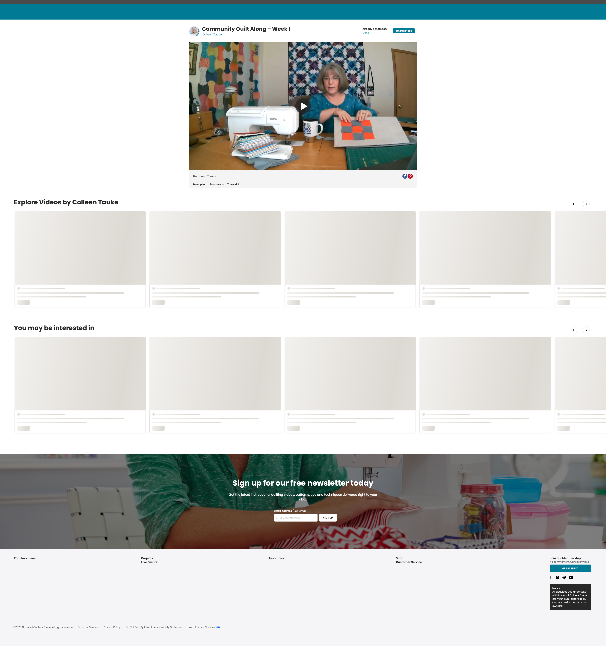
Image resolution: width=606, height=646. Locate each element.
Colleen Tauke (212, 35)
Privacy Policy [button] (112, 627)
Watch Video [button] (403, 30)
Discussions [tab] (217, 184)
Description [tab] (199, 184)
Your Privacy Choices (202, 627)
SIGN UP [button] (328, 517)
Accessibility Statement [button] (169, 627)
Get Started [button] (570, 568)
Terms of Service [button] (87, 627)
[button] (374, 31)
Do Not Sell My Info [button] (137, 627)
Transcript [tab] (233, 184)
